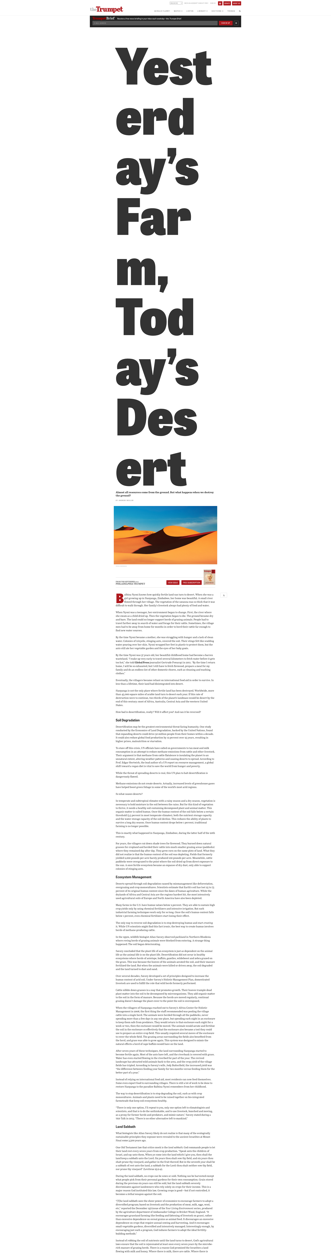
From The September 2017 (127, 582)
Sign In (213, 3)
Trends (231, 11)
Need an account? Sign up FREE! (196, 3)
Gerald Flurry (162, 11)
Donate (227, 3)
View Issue (173, 582)
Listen (190, 11)
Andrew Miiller (126, 500)
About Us (236, 3)
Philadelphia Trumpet (130, 584)
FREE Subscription (191, 582)
